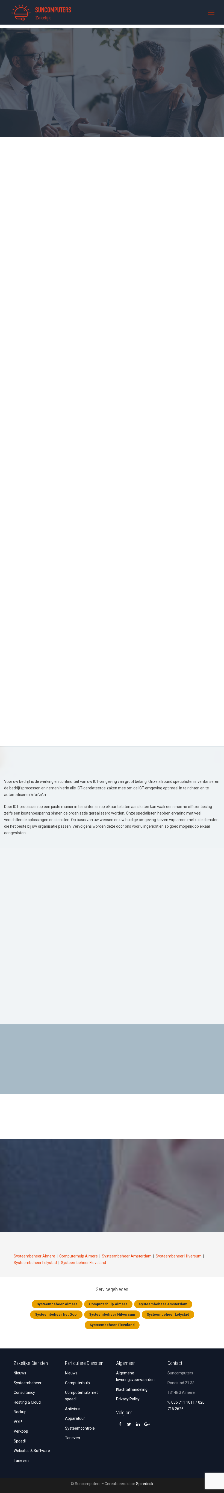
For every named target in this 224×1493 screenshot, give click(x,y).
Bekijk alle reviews (112, 1215)
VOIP (18, 1421)
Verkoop (21, 1431)
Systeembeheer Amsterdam (127, 1256)
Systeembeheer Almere (34, 1256)
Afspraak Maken (88, 111)
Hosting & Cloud (27, 1402)
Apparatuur (75, 1418)
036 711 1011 (183, 1402)
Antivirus (72, 1409)
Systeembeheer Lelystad (35, 1262)
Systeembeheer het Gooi (56, 1314)
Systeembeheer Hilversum (179, 1256)
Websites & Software (32, 1450)
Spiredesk (144, 1484)
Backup (20, 1412)
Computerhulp (77, 1383)
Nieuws (20, 1373)
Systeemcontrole (80, 1428)
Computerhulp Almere (78, 1256)
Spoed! (20, 1441)
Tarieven (21, 1460)
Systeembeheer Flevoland (83, 1262)
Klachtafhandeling (132, 1389)
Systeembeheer (28, 1383)
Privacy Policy (128, 1399)
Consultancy (24, 1392)
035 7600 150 (145, 111)
